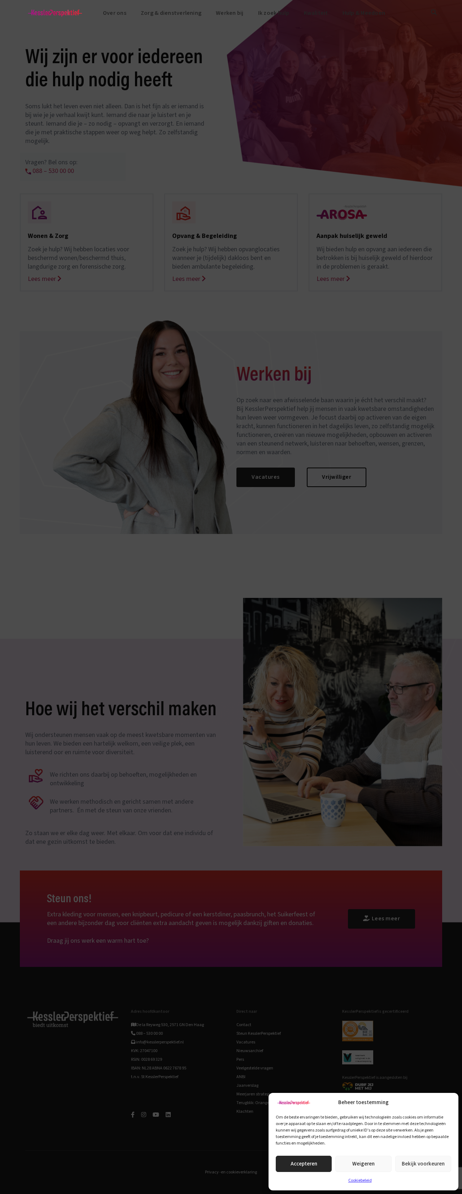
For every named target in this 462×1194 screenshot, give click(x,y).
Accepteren (304, 1164)
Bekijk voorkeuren (423, 1164)
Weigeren (363, 1164)
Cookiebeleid (360, 1180)
